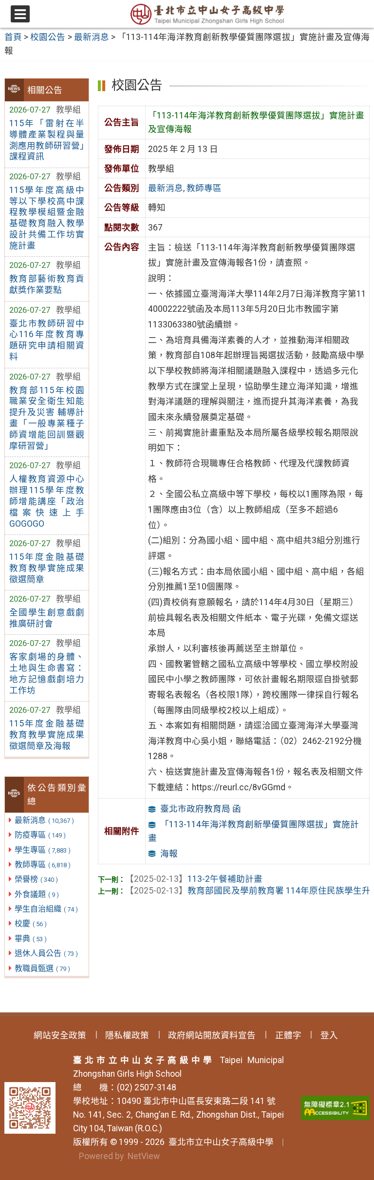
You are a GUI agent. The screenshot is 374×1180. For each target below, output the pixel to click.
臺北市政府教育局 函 (200, 809)
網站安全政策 (60, 1035)
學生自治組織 (46, 909)
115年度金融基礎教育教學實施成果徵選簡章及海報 (47, 735)
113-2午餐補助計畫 (193, 879)
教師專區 (43, 864)
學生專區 (43, 850)
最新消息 (44, 820)
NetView (144, 1156)
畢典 (31, 938)
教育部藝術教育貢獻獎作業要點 (47, 284)
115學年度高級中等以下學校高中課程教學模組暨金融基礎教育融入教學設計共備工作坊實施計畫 (47, 217)
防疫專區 (40, 834)
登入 (329, 1035)
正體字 (288, 1035)
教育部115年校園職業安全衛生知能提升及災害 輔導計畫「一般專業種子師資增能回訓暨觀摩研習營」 (47, 418)
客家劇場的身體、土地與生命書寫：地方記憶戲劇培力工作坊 (47, 673)
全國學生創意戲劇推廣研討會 (47, 618)
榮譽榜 (36, 879)
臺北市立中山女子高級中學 (219, 1142)
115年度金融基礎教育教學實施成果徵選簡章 (47, 568)
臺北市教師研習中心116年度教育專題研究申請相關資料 (47, 340)
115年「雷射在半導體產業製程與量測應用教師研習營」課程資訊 (47, 140)
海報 (169, 853)
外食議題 (37, 894)
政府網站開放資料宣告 (212, 1035)
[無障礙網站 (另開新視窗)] (335, 1108)
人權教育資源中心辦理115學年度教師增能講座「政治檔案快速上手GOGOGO (47, 501)
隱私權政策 (127, 1035)
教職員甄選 (42, 968)
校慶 (31, 923)
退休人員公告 (46, 953)
